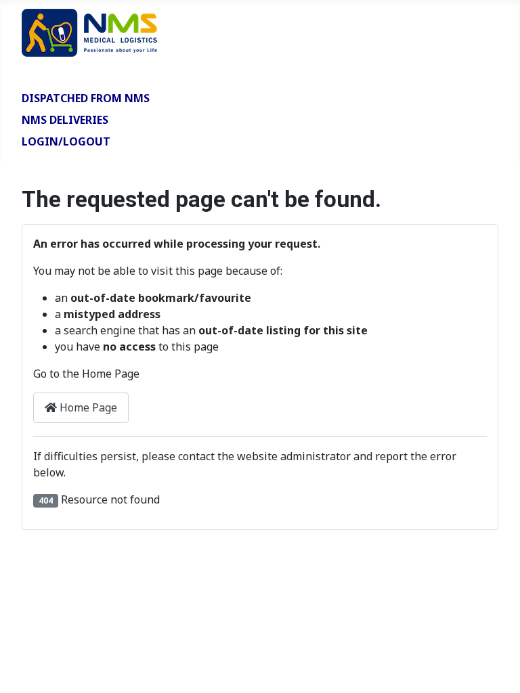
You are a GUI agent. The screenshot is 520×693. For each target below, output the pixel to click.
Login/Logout (66, 141)
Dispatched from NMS (86, 98)
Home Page (87, 407)
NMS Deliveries (65, 119)
